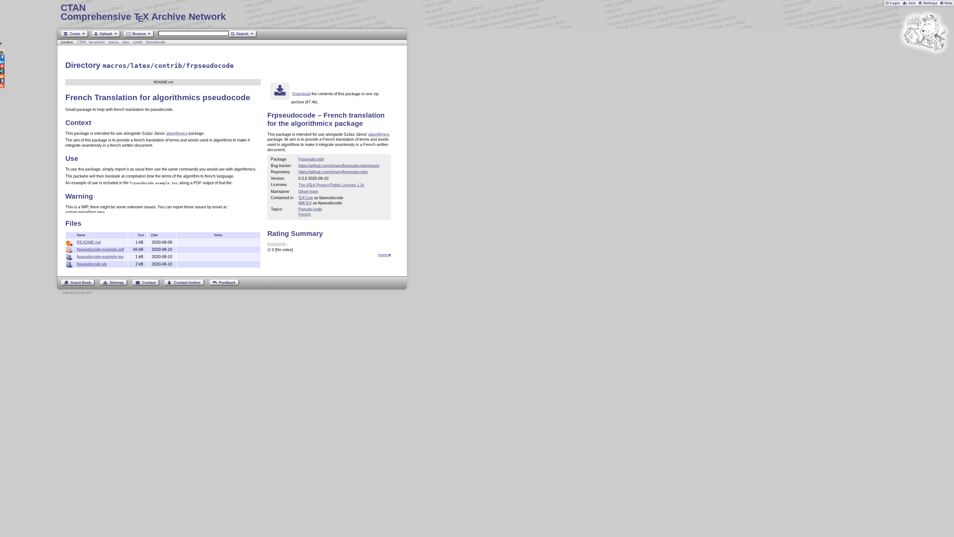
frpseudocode (155, 42)
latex (125, 42)
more (382, 255)
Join (912, 3)
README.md (89, 242)
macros (113, 42)
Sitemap (117, 282)
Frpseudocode (311, 159)
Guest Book (81, 282)
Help (948, 3)
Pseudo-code (310, 209)
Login (895, 3)
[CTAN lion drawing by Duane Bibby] (924, 60)
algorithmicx (177, 133)
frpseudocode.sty (92, 264)
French (304, 214)
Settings (930, 3)
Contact (149, 282)
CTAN (81, 42)
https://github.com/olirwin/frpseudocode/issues (338, 166)
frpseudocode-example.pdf (100, 249)
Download (301, 94)
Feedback (227, 282)
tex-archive (97, 42)
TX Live (305, 198)
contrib (137, 42)
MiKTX (305, 203)
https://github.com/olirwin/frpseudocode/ (333, 172)
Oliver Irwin (308, 191)
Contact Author (187, 282)
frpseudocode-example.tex (100, 257)
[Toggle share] (1, 43)
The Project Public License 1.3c (331, 185)
